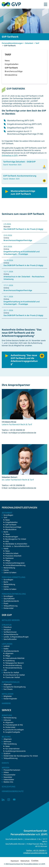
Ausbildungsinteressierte (15, 751)
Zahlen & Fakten (10, 572)
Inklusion (7, 720)
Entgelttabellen (11, 64)
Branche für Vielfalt (11, 672)
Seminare (7, 741)
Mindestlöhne (11, 75)
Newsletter (8, 777)
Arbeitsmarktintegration (15, 563)
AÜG (7, 541)
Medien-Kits (8, 782)
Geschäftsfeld (9, 598)
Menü (45, 4)
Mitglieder (8, 696)
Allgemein (9, 653)
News (7, 60)
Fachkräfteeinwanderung (15, 565)
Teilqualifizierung (10, 606)
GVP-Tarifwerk (11, 67)
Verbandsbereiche (11, 634)
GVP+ (44, 180)
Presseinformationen (12, 770)
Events (6, 570)
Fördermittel (8, 608)
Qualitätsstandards (11, 601)
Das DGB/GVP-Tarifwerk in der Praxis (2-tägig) (23, 229)
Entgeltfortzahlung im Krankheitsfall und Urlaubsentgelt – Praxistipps (21, 252)
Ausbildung (10, 660)
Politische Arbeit (11, 553)
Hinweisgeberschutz (12, 791)
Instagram (8, 799)
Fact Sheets (8, 689)
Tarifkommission (10, 632)
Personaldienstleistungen (12, 43)
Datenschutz (25, 861)
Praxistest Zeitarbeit (13, 556)
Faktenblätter (9, 779)
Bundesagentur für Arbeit (15, 539)
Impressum (15, 861)
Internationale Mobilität (14, 658)
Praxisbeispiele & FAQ (14, 725)
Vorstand (7, 629)
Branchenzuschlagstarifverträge (18, 240)
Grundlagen (8, 515)
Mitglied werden (11, 620)
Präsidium (8, 627)
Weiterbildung (9, 568)
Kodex (6, 648)
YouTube (14, 799)
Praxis (6, 603)
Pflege (7, 560)
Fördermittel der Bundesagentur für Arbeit (21, 756)
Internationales (11, 682)
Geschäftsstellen (10, 639)
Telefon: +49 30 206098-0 (36, 850)
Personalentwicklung (13, 668)
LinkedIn (3, 799)
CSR (5, 670)
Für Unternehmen (12, 748)
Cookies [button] (34, 860)
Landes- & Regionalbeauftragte (16, 637)
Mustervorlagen (11, 536)
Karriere (6, 703)
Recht (6, 582)
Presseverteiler (9, 775)
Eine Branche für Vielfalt (15, 675)
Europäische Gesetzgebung (15, 687)
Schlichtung (8, 786)
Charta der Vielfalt (12, 677)
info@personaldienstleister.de (35, 853)
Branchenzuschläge (13, 71)
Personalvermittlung (13, 665)
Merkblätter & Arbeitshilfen (16, 544)
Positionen (9, 558)
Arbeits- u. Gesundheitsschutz (17, 546)
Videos (6, 772)
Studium (7, 753)
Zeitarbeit (29, 43)
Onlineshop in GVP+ (10, 155)
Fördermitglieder (10, 698)
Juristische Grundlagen (14, 729)
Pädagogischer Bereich (14, 663)
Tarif (37, 43)
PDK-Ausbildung (10, 744)
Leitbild (7, 646)
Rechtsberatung (10, 717)
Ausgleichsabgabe (12, 732)
